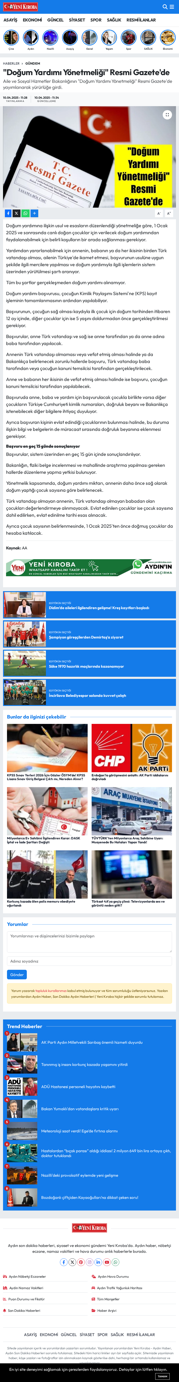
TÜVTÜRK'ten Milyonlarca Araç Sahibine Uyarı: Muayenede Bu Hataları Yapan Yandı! (127, 840)
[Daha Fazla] (34, 213)
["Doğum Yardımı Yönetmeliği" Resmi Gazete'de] (89, 157)
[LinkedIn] (98, 1262)
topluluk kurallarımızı (51, 990)
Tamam (162, 1376)
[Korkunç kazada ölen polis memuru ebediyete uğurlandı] (47, 873)
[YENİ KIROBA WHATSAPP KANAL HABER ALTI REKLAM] (91, 567)
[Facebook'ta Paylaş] (8, 213)
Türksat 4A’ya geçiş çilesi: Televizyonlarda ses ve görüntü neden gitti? (128, 903)
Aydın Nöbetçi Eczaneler (27, 1276)
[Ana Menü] (172, 6)
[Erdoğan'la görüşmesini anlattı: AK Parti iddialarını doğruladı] (132, 747)
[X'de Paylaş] (17, 213)
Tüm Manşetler (108, 1299)
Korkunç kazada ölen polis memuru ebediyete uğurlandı (41, 903)
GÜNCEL (55, 20)
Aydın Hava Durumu (113, 1276)
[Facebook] (64, 1262)
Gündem (32, 63)
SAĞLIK (114, 20)
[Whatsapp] (115, 1262)
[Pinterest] (81, 1262)
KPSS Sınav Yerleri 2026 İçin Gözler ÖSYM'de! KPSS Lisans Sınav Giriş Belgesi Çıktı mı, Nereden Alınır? (46, 777)
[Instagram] (89, 1262)
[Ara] (165, 6)
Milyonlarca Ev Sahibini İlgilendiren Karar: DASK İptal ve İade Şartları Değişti (43, 840)
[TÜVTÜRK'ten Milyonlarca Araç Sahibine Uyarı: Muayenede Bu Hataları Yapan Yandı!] (132, 810)
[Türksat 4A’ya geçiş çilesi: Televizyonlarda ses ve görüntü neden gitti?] (132, 873)
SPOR (95, 20)
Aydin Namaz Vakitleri (26, 1288)
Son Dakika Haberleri (24, 1310)
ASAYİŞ (10, 20)
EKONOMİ (32, 20)
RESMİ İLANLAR (141, 20)
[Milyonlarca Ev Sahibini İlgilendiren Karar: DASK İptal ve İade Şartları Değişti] (47, 810)
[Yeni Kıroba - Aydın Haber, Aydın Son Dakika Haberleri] (20, 7)
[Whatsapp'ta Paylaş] (25, 213)
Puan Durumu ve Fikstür (26, 1299)
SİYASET (77, 20)
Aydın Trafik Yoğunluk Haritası (119, 1288)
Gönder (17, 974)
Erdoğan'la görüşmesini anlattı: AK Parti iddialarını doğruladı (130, 777)
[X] (72, 1262)
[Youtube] (107, 1262)
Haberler (11, 63)
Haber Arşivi (106, 1310)
